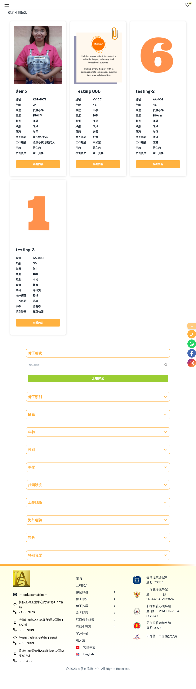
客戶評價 (82, 633)
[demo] (38, 54)
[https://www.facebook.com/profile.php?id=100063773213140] (191, 353)
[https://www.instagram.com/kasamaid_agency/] (191, 363)
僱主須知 (82, 599)
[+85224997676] (191, 334)
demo (21, 91)
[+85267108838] (191, 344)
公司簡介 (82, 585)
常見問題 (82, 613)
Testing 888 (88, 91)
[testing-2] (158, 54)
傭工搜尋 (82, 606)
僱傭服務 (82, 592)
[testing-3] (38, 213)
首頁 (79, 578)
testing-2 (145, 91)
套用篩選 (98, 378)
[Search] (166, 364)
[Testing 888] (98, 54)
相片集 (80, 640)
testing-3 (25, 249)
